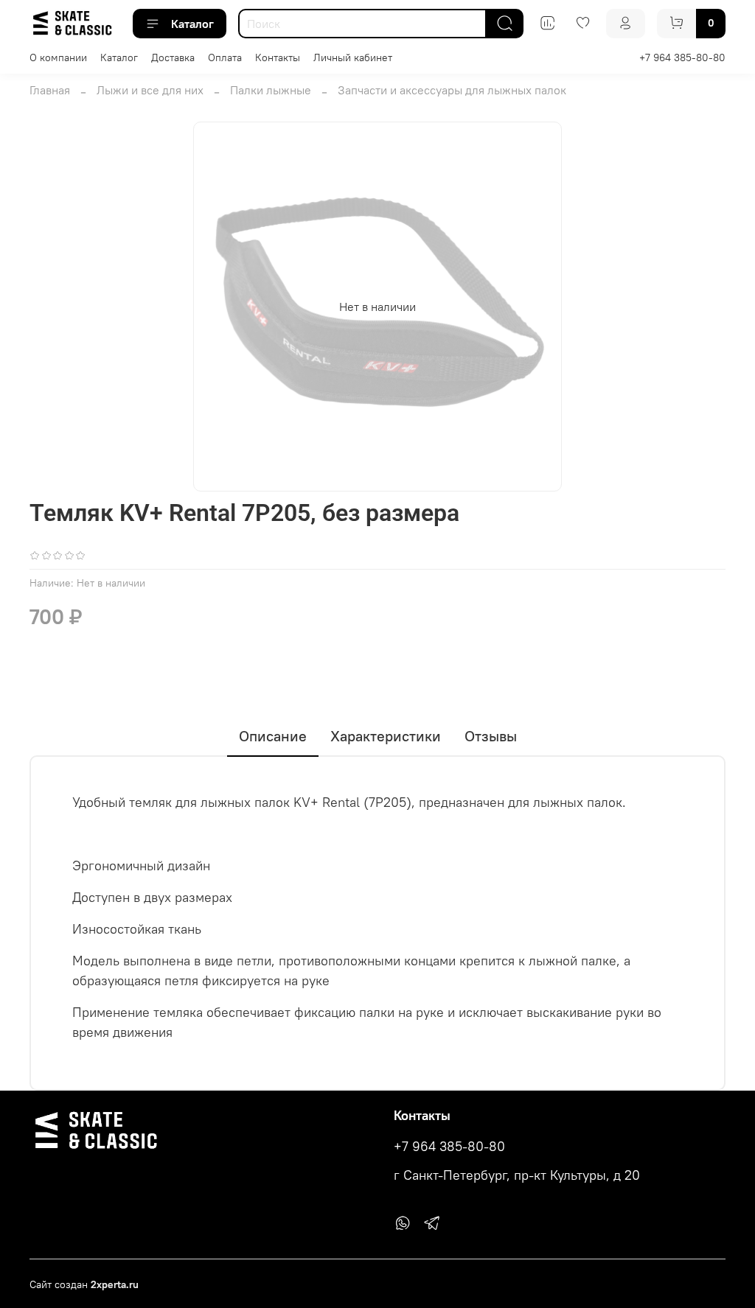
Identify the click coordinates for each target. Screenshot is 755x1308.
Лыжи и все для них (150, 90)
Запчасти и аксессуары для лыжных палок (452, 90)
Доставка (173, 57)
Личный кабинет (352, 57)
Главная (49, 90)
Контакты (277, 57)
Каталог (192, 23)
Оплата (225, 57)
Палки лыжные (270, 90)
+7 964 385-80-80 (682, 57)
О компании (58, 57)
